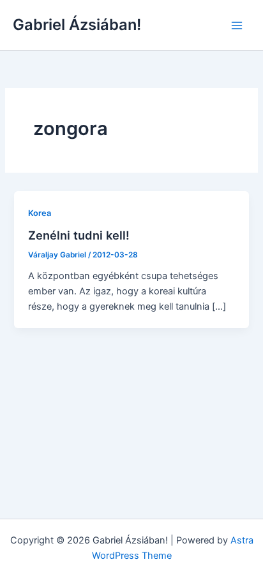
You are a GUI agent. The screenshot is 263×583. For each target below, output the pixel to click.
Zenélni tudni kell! (79, 235)
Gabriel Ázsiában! (77, 24)
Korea (39, 213)
